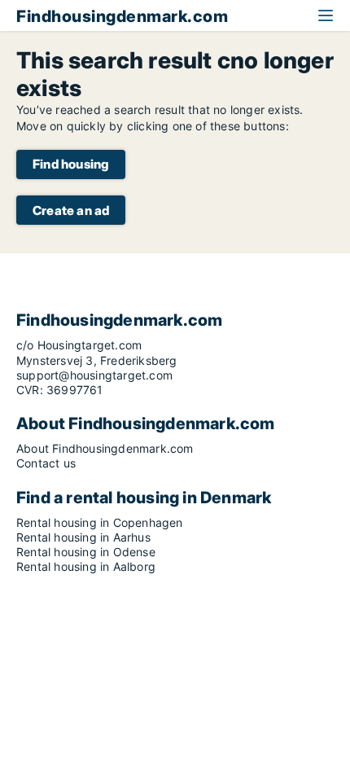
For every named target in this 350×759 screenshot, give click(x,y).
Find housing (71, 164)
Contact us (46, 463)
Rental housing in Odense (85, 552)
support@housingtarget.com (94, 375)
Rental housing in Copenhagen (99, 522)
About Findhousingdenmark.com (105, 448)
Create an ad (71, 210)
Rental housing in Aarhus (83, 537)
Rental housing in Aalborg (85, 566)
